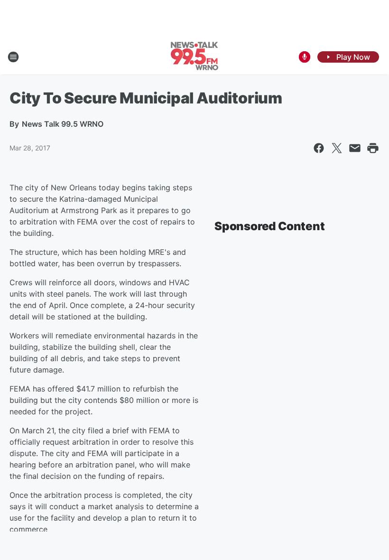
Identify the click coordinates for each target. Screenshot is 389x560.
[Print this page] (373, 148)
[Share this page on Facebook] (318, 148)
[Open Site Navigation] (13, 57)
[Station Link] (194, 57)
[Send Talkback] (304, 57)
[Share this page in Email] (354, 148)
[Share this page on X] (336, 148)
